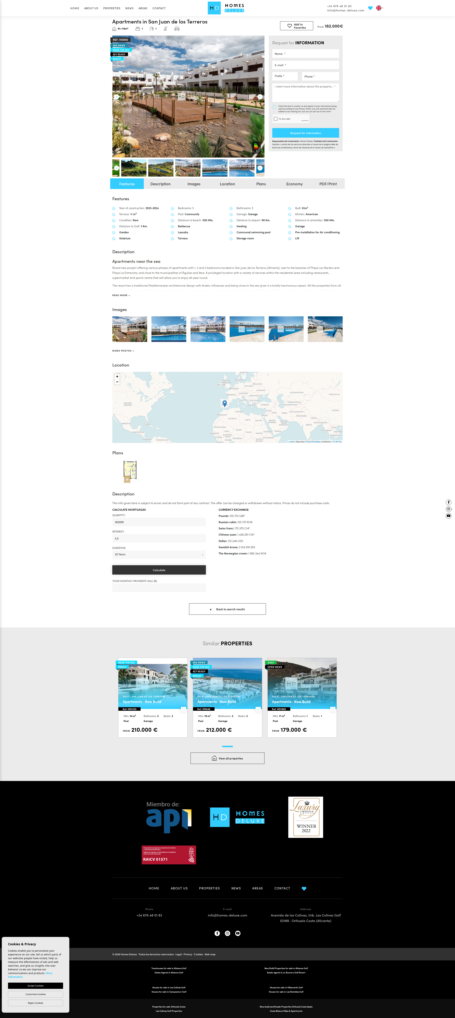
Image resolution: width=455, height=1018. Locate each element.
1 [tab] (227, 746)
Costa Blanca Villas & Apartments (286, 1010)
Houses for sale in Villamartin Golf (286, 987)
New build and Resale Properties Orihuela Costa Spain (286, 1006)
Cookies (198, 954)
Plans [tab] (261, 183)
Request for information (305, 133)
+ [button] (117, 376)
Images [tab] (194, 183)
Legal (178, 954)
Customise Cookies (36, 994)
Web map (210, 954)
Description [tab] (160, 183)
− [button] (117, 382)
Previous (115, 96)
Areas (143, 8)
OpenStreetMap (313, 441)
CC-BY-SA (336, 441)
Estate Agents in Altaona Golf (169, 972)
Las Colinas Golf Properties (169, 1010)
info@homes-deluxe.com (346, 10)
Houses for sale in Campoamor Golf (169, 991)
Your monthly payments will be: (134, 581)
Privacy (188, 954)
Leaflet (292, 441)
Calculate (159, 570)
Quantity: (118, 515)
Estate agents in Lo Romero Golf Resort (286, 972)
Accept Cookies (36, 985)
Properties (112, 8)
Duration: (119, 548)
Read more (120, 295)
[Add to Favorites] (183, 709)
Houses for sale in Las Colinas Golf (168, 987)
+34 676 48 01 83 (339, 6)
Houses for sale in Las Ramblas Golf (286, 991)
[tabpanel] (153, 697)
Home (74, 8)
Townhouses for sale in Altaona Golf (168, 968)
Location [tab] (227, 183)
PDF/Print (328, 183)
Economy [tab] (294, 183)
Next (261, 96)
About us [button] (91, 8)
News (129, 8)
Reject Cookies (35, 1002)
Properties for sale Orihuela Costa (168, 1006)
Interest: (118, 531)
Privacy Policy (305, 108)
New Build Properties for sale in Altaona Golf (286, 968)
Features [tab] (127, 183)
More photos (122, 350)
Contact (159, 8)
